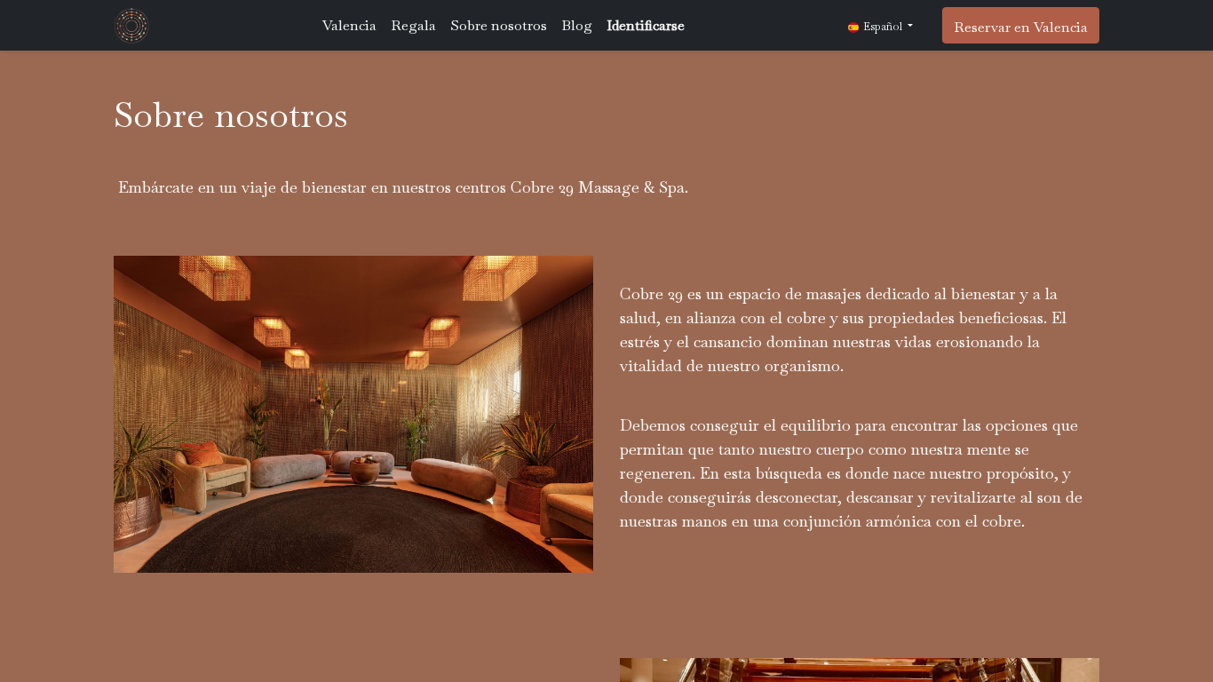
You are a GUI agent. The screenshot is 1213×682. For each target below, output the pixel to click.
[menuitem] (349, 26)
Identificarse (645, 25)
